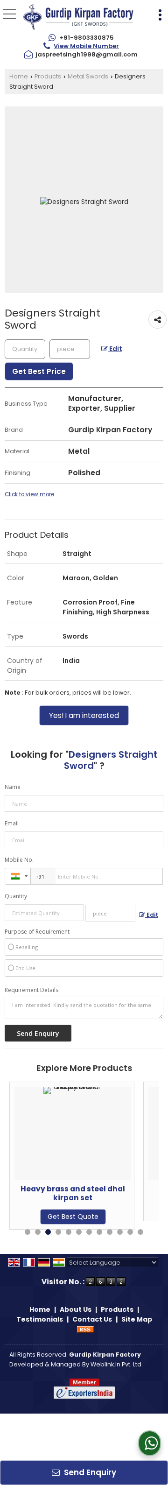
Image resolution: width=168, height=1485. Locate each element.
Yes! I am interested (84, 715)
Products (48, 76)
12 (140, 1232)
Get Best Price (39, 371)
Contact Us (92, 1319)
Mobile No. (19, 860)
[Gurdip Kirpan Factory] (78, 17)
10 (120, 1232)
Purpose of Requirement (37, 932)
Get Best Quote (43, 1216)
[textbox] (69, 349)
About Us (75, 1309)
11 (130, 1232)
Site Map (136, 1319)
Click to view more (29, 494)
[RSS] (85, 1329)
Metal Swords (88, 76)
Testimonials (39, 1319)
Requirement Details (31, 990)
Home (18, 76)
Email (12, 823)
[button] (86, 46)
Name (13, 787)
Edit (115, 348)
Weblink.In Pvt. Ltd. (117, 1364)
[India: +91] (18, 876)
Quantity (16, 896)
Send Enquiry (89, 1472)
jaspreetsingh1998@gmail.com (86, 54)
